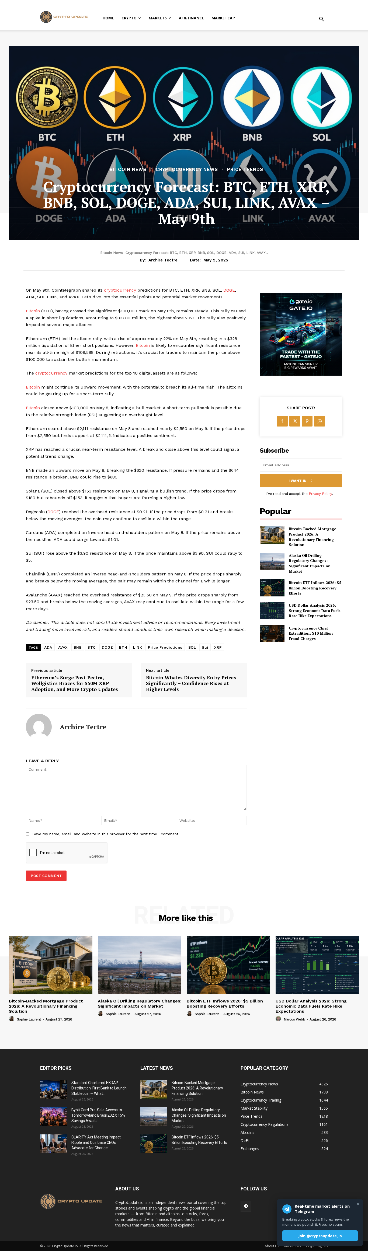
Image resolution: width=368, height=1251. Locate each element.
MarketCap (223, 17)
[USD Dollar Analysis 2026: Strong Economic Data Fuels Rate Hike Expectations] (272, 610)
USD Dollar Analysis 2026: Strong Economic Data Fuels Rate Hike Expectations (315, 610)
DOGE (229, 290)
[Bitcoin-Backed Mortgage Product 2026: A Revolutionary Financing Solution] (272, 534)
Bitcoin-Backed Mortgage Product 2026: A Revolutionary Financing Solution (312, 536)
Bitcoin (33, 310)
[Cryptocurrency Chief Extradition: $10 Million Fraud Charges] (272, 633)
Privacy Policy (320, 494)
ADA (48, 647)
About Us (272, 1246)
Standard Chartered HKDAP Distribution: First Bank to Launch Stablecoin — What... (99, 1088)
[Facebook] (282, 421)
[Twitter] (294, 421)
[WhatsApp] (319, 421)
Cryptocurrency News (187, 169)
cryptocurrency (120, 290)
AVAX (63, 647)
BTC (92, 647)
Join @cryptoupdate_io (320, 1235)
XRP (218, 647)
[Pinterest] (307, 421)
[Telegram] (246, 1206)
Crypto (129, 17)
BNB (78, 647)
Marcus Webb (294, 1019)
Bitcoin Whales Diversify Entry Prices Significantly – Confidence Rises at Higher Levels (191, 683)
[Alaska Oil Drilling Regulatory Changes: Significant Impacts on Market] (272, 561)
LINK (137, 647)
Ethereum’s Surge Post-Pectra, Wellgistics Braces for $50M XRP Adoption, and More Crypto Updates (74, 683)
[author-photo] (12, 1019)
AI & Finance (191, 17)
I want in (298, 481)
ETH (123, 647)
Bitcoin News (128, 169)
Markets (158, 17)
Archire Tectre (163, 260)
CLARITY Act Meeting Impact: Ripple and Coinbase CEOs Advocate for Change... (96, 1142)
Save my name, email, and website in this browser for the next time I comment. (106, 834)
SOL (192, 647)
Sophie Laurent (29, 1019)
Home (108, 17)
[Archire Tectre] (39, 727)
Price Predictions (165, 647)
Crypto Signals (317, 1246)
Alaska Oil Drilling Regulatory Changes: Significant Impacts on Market (310, 563)
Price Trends (245, 169)
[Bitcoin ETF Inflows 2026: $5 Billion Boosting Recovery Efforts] (272, 587)
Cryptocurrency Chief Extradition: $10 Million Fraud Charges (311, 633)
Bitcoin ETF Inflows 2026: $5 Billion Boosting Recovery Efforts (315, 588)
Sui (205, 647)
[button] (321, 19)
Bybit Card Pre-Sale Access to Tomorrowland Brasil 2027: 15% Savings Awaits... (98, 1115)
